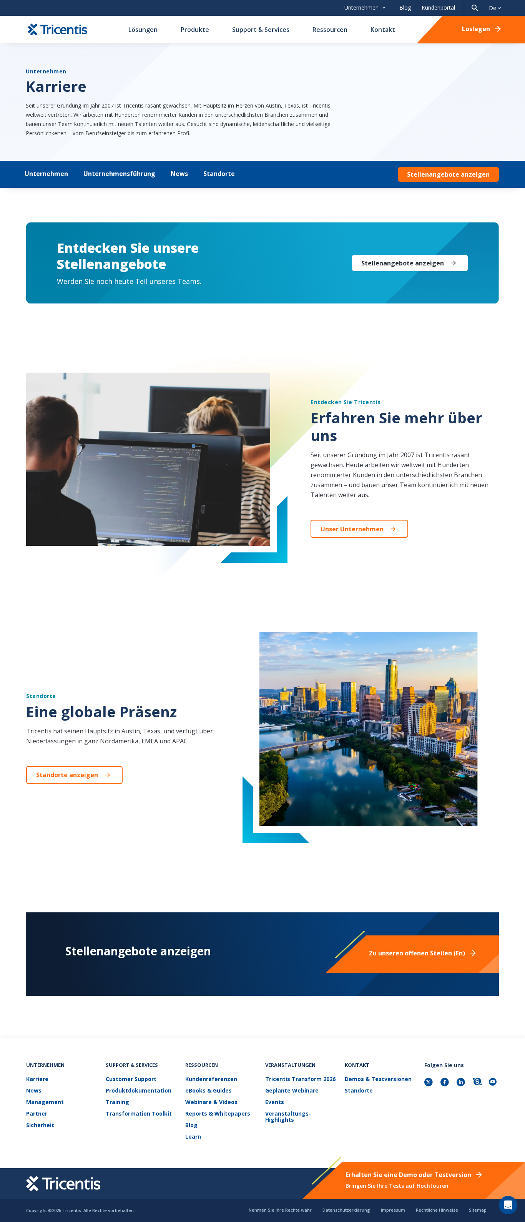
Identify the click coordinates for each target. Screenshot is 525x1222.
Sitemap (478, 1210)
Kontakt (382, 29)
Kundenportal (438, 7)
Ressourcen (329, 29)
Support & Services (260, 29)
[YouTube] (494, 1083)
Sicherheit (40, 1125)
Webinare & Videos (211, 1102)
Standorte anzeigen (67, 775)
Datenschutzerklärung (346, 1210)
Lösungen (143, 29)
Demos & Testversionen (378, 1079)
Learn (193, 1137)
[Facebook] (445, 1083)
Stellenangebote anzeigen (448, 174)
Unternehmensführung (119, 173)
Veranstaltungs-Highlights (288, 1117)
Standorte (219, 173)
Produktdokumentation (138, 1091)
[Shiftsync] (478, 1083)
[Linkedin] (462, 1083)
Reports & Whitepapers (217, 1114)
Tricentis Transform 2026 (300, 1079)
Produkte (195, 29)
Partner (36, 1114)
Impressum (393, 1210)
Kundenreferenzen (211, 1079)
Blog (405, 7)
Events (274, 1102)
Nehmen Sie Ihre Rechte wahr (280, 1210)
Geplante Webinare (292, 1091)
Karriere (37, 1079)
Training (117, 1102)
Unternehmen (46, 173)
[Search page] (475, 8)
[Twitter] (429, 1083)
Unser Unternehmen (352, 529)
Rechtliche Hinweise (437, 1210)
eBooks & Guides (208, 1091)
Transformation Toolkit (139, 1114)
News (179, 173)
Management (45, 1102)
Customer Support (131, 1079)
